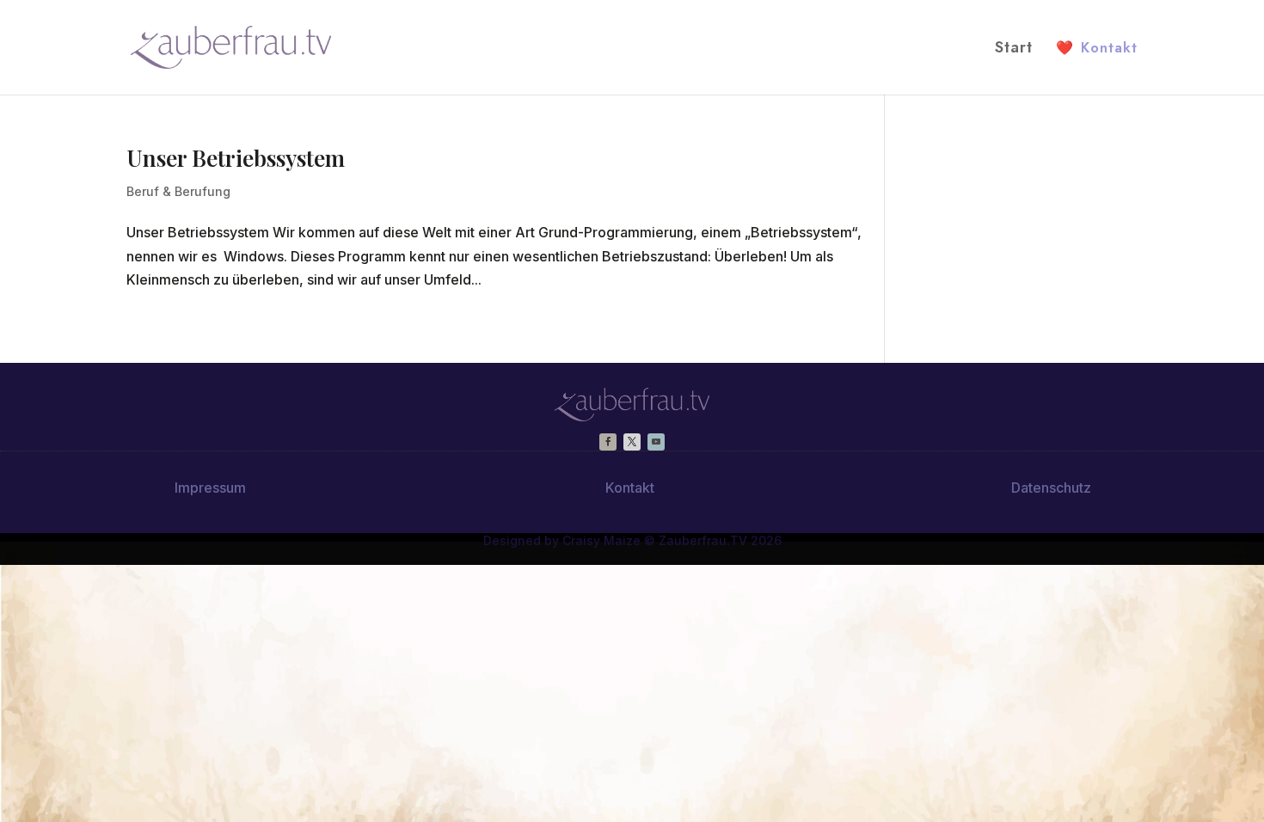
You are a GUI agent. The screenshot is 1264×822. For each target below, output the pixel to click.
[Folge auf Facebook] (608, 442)
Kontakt (1097, 48)
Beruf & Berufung (178, 191)
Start (1014, 49)
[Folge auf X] (632, 442)
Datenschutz (1051, 487)
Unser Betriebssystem (235, 158)
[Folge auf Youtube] (656, 442)
